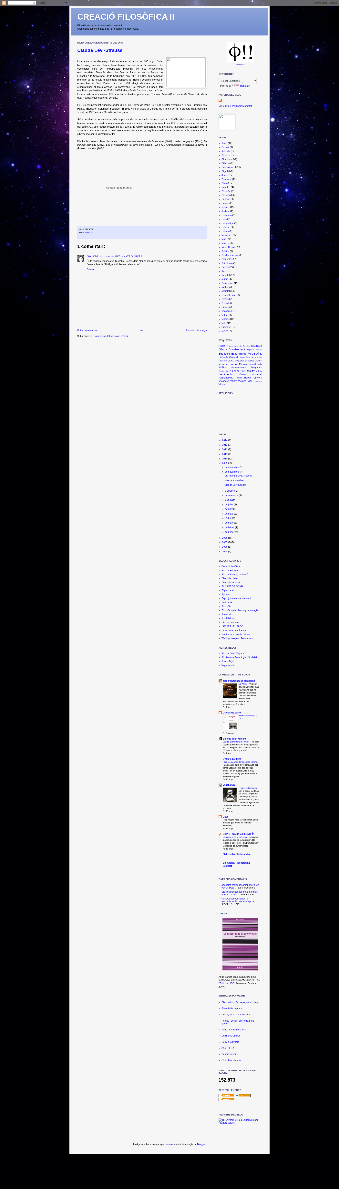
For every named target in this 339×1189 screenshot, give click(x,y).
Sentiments (227, 283)
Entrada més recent (87, 330)
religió (224, 279)
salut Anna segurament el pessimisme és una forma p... (236, 900)
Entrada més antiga (196, 330)
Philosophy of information (237, 854)
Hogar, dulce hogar (248, 788)
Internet (225, 207)
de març (229, 522)
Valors (224, 315)
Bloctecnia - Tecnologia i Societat (239, 657)
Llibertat (225, 227)
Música (225, 243)
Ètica (224, 183)
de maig (229, 513)
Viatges (225, 319)
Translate (245, 85)
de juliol (229, 504)
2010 (225, 458)
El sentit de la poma (231, 1008)
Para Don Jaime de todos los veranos (241, 762)
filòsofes (225, 187)
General (225, 199)
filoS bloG (226, 602)
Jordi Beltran (228, 618)
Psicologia (227, 263)
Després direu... (229, 1054)
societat (225, 291)
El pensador (227, 590)
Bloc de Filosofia (230, 570)
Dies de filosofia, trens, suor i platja (240, 1002)
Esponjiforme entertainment (236, 598)
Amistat (225, 147)
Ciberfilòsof (227, 159)
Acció (224, 143)
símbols (225, 287)
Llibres (225, 231)
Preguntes (226, 259)
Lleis (224, 219)
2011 (225, 454)
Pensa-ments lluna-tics (233, 1029)
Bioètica (225, 155)
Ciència (225, 163)
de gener (230, 532)
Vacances (226, 311)
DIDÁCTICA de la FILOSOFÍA (238, 834)
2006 (225, 546)
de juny (229, 509)
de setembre (232, 495)
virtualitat (226, 327)
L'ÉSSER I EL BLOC (232, 626)
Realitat (225, 275)
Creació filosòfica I (231, 566)
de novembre (232, 471)
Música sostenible (234, 480)
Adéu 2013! (227, 1048)
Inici (142, 330)
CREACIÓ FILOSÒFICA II (125, 16)
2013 (225, 445)
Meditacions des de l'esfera (236, 634)
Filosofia (226, 191)
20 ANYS (243, 684)
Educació (226, 179)
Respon (91, 269)
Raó (223, 271)
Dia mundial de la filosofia (238, 475)
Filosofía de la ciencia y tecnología (239, 610)
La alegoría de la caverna (235, 837)
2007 (225, 542)
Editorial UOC (227, 983)
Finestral (226, 614)
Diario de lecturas (230, 582)
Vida (223, 323)
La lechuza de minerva (233, 630)
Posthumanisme (230, 255)
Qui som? (226, 267)
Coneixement (228, 167)
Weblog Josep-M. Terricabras (237, 638)
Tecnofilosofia (228, 295)
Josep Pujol (227, 661)
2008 (225, 537)
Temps (225, 299)
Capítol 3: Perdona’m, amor (236, 742)
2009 (225, 463)
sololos (169, 1144)
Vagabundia (227, 665)
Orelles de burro (232, 712)
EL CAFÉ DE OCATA (232, 586)
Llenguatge (227, 223)
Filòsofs (89, 232)
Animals (225, 151)
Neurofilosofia (228, 247)
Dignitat (225, 171)
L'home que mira (230, 622)
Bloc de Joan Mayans (232, 653)
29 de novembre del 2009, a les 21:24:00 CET (117, 256)
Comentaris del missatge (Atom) (111, 336)
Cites (226, 816)
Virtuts (224, 331)
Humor (225, 203)
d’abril (228, 518)
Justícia (225, 211)
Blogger (201, 1144)
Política (225, 251)
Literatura (226, 215)
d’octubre (230, 490)
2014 (225, 440)
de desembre (232, 467)
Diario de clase (229, 578)
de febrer (230, 527)
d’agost (229, 499)
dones (224, 175)
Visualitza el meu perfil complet (235, 106)
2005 (225, 551)
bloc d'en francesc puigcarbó (239, 681)
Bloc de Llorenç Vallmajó (234, 574)
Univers (225, 307)
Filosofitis (226, 606)
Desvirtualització (230, 1042)
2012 (225, 449)
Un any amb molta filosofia (235, 1014)
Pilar (89, 256)
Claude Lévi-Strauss (99, 50)
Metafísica (226, 235)
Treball (225, 303)
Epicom (225, 594)
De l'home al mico (231, 1035)
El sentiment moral (231, 1060)
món (223, 239)
